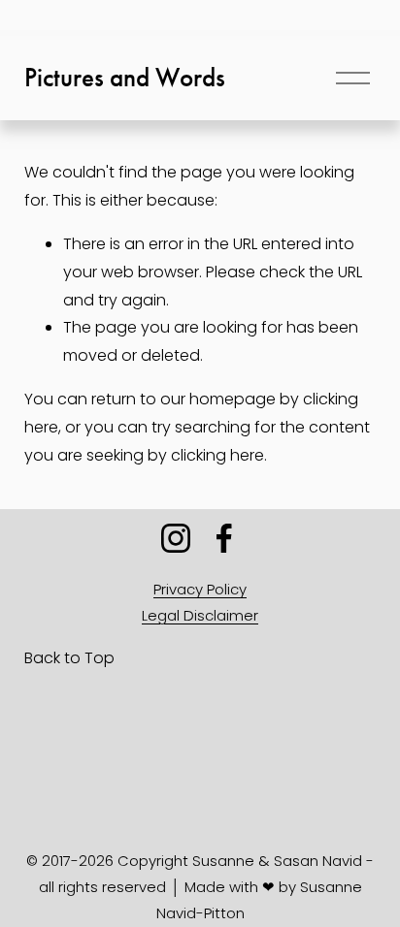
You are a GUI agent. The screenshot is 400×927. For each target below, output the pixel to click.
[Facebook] (224, 538)
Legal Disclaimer (200, 615)
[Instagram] (175, 538)
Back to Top (69, 658)
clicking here (217, 455)
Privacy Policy (200, 589)
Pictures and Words (124, 77)
